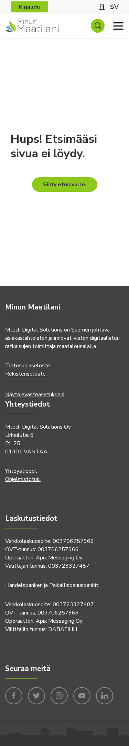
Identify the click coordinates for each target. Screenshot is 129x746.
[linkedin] (104, 695)
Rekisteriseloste (25, 374)
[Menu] (118, 26)
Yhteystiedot (21, 471)
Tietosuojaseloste (27, 365)
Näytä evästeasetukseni (34, 394)
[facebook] (13, 695)
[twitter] (36, 695)
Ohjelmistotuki (23, 479)
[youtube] (81, 695)
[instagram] (59, 695)
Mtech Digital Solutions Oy (38, 427)
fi (102, 7)
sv (114, 7)
